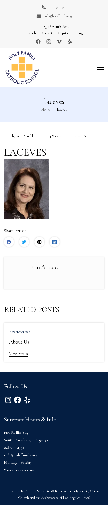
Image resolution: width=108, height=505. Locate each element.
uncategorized (20, 331)
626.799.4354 (57, 7)
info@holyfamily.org (58, 16)
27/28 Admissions (56, 26)
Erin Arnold (24, 136)
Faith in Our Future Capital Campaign (56, 33)
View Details (18, 353)
